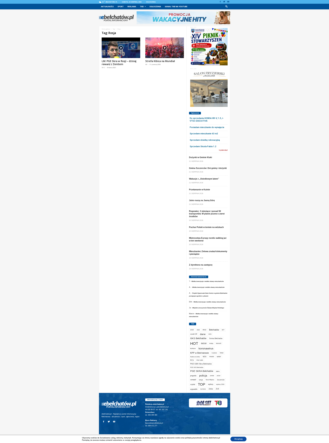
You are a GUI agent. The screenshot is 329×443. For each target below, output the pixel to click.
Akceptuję (238, 439)
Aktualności (107, 6)
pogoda (193, 376)
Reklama (131, 6)
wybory (210, 384)
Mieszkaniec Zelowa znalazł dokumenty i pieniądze (208, 252)
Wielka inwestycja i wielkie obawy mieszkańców (207, 281)
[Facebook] (220, 2)
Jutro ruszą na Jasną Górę (202, 200)
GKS (209, 334)
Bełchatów (214, 330)
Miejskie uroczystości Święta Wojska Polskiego (208, 308)
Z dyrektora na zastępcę (200, 265)
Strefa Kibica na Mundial (160, 61)
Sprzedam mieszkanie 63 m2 (204, 133)
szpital (192, 384)
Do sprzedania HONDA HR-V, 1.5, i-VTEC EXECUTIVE (207, 119)
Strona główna (106, 29)
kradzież (214, 353)
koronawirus (206, 348)
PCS (192, 360)
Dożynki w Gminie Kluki (200, 157)
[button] (226, 6)
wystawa (203, 389)
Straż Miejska (210, 379)
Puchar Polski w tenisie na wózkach (206, 227)
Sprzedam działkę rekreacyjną (205, 140)
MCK (205, 357)
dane (203, 334)
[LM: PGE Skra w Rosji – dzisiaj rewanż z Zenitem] (121, 47)
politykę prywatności (194, 438)
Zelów (211, 389)
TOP (201, 384)
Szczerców (221, 380)
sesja (201, 380)
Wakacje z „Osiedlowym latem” (204, 179)
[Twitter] (224, 2)
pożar (218, 375)
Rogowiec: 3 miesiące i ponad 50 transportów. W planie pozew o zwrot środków (207, 214)
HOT (194, 343)
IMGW (204, 343)
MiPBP (219, 356)
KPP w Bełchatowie (199, 353)
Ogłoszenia (151, 2)
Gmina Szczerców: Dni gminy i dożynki (208, 168)
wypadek (193, 389)
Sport (121, 6)
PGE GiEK (200, 360)
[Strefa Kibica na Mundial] (164, 47)
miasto (211, 356)
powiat (212, 375)
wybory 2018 (220, 384)
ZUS (217, 389)
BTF (223, 330)
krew (221, 353)
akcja (204, 330)
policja (203, 375)
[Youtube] (228, 2)
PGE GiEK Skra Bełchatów (201, 364)
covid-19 (193, 334)
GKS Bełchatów (198, 338)
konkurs (193, 348)
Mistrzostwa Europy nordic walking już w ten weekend (207, 239)
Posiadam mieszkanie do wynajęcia (207, 127)
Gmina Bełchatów (215, 338)
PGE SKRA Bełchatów (201, 371)
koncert (218, 343)
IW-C (103, 67)
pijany (218, 371)
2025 (192, 330)
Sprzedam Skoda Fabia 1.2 (203, 146)
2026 (198, 330)
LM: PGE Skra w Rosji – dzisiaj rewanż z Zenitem (119, 62)
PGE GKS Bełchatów (196, 367)
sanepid (193, 380)
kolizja (211, 343)
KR (146, 64)
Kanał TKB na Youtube (176, 6)
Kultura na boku (195, 356)
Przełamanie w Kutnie (199, 189)
